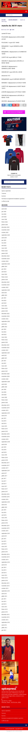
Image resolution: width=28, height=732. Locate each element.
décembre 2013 (5, 583)
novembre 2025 (5, 230)
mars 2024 (4, 274)
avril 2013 (4, 604)
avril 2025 (4, 245)
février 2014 (5, 578)
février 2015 (5, 549)
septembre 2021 (6, 353)
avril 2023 (4, 303)
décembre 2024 (5, 256)
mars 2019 (4, 426)
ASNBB (12, 29)
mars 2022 (4, 337)
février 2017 (5, 489)
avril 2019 (4, 423)
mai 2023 (4, 300)
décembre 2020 (5, 373)
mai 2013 (4, 601)
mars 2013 (4, 606)
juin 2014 (4, 567)
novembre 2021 (5, 347)
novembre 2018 (5, 436)
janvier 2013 (5, 612)
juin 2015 (4, 538)
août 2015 (4, 536)
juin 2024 (4, 269)
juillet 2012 (4, 627)
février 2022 (5, 339)
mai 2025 (4, 243)
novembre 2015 (5, 528)
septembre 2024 (6, 264)
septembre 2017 (6, 470)
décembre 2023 (5, 282)
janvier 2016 (5, 523)
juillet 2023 (4, 295)
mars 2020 (4, 397)
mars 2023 (4, 305)
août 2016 (4, 504)
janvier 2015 (5, 551)
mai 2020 (4, 392)
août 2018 (4, 444)
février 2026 (5, 222)
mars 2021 (4, 366)
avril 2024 (4, 271)
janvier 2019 (5, 431)
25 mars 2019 (6, 29)
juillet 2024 (4, 266)
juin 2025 (4, 240)
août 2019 (4, 415)
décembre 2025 (5, 227)
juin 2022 (4, 329)
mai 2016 (4, 512)
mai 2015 (4, 541)
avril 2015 (4, 544)
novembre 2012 (5, 617)
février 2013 (5, 609)
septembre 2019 (6, 413)
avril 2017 (4, 483)
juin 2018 (4, 447)
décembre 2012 (5, 614)
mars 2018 (4, 455)
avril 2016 (4, 515)
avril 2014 (4, 572)
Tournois (4, 193)
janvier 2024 (5, 279)
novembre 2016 (5, 496)
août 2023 (4, 292)
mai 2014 (4, 570)
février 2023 (5, 308)
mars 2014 (4, 575)
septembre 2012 (6, 622)
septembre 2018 (6, 441)
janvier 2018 (5, 460)
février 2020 (5, 400)
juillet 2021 (4, 358)
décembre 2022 (5, 313)
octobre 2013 (5, 588)
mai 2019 (4, 421)
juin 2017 (4, 478)
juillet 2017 (4, 476)
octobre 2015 (5, 530)
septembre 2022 (6, 321)
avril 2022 (4, 334)
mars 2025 (4, 248)
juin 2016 (4, 510)
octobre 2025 (5, 232)
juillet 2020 (4, 387)
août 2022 (4, 324)
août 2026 (4, 209)
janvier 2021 (5, 371)
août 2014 (4, 565)
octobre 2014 (5, 559)
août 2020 (4, 384)
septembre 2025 (6, 235)
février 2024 (5, 277)
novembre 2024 (5, 258)
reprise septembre (6, 191)
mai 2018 (4, 449)
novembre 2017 (5, 465)
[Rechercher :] (14, 15)
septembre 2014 (6, 562)
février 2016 (5, 520)
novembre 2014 (5, 557)
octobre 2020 (5, 379)
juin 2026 (4, 211)
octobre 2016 (5, 499)
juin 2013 (4, 599)
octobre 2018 (5, 439)
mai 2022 (4, 332)
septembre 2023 (6, 290)
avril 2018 (4, 452)
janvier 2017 (5, 491)
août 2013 (4, 593)
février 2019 (5, 428)
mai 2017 (4, 481)
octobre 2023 (5, 287)
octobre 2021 (5, 350)
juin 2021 (4, 360)
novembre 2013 (5, 585)
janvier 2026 (5, 224)
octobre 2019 (5, 410)
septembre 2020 (6, 381)
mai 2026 (4, 214)
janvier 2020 (5, 402)
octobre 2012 (5, 619)
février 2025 (5, 250)
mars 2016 (4, 517)
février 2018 (5, 457)
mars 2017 (4, 486)
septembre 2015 (6, 533)
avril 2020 (4, 394)
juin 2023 (4, 298)
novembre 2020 (5, 376)
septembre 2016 (6, 502)
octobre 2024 (5, 261)
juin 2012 (4, 630)
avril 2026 (4, 216)
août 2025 (4, 237)
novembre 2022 (5, 316)
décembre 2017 (5, 462)
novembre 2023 (5, 285)
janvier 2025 (5, 253)
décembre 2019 (5, 405)
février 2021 (5, 368)
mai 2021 (4, 363)
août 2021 (4, 355)
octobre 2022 (5, 319)
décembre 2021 (5, 345)
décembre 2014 (5, 554)
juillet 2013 (4, 596)
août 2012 (4, 625)
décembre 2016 (5, 494)
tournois (4, 196)
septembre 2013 (6, 591)
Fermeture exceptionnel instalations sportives (13, 198)
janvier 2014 (5, 580)
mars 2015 (4, 546)
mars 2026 (4, 219)
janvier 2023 (5, 311)
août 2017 (4, 473)
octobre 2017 (5, 468)
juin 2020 (4, 389)
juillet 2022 (4, 326)
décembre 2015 (5, 525)
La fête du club (5, 201)
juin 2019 (4, 418)
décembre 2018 (5, 434)
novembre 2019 (5, 407)
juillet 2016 (4, 507)
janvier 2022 (5, 342)
